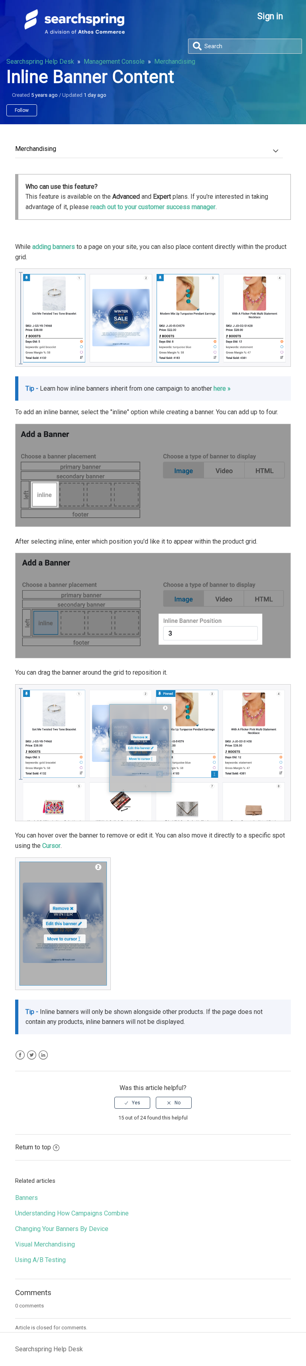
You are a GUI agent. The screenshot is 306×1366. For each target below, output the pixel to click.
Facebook (20, 1055)
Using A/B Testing (40, 1260)
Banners (26, 1198)
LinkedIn (43, 1055)
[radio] (132, 1103)
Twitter (32, 1055)
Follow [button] (22, 110)
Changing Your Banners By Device (61, 1229)
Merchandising (174, 61)
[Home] (74, 31)
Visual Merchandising (45, 1244)
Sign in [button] (270, 16)
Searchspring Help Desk (40, 61)
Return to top (33, 1147)
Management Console (114, 61)
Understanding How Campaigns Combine (72, 1213)
